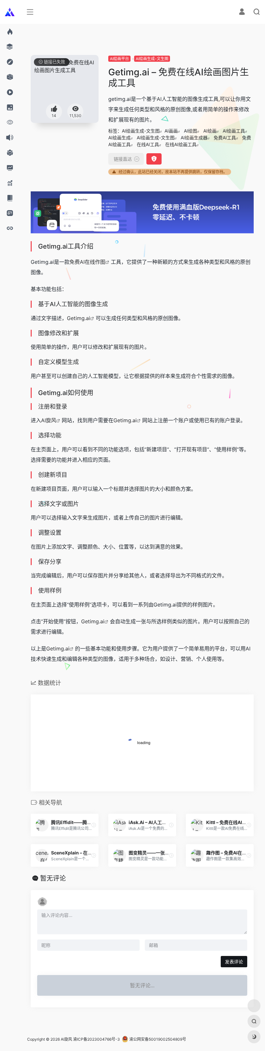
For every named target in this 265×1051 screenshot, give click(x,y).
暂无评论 (53, 878)
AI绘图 (190, 131)
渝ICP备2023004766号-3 (96, 1039)
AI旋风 (48, 420)
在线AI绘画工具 (180, 144)
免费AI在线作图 (87, 262)
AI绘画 (210, 131)
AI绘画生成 (119, 137)
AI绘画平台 (119, 58)
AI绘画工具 (234, 131)
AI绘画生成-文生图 (152, 58)
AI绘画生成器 (194, 137)
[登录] (241, 12)
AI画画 (171, 131)
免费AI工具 (225, 137)
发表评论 (234, 961)
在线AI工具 (148, 144)
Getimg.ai (78, 318)
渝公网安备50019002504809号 (157, 1039)
